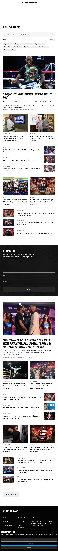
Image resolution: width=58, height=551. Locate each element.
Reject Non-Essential (29, 540)
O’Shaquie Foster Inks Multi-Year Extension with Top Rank (27, 95)
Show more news (11, 495)
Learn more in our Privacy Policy (34, 536)
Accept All (29, 548)
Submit (29, 289)
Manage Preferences (29, 544)
